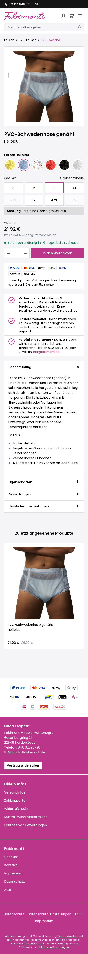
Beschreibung (19, 367)
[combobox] (39, 27)
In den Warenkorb (57, 253)
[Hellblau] (23, 165)
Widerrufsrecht (16, 808)
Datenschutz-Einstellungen (49, 914)
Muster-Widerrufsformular (25, 817)
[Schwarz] (64, 165)
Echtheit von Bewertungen (25, 825)
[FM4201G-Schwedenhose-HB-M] (44, 86)
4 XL (54, 200)
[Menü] (80, 16)
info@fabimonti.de (46, 352)
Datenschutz (14, 881)
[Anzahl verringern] (8, 253)
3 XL (34, 200)
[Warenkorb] (72, 16)
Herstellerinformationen (28, 506)
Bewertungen (19, 494)
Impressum (13, 873)
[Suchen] (79, 27)
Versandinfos (14, 792)
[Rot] (51, 165)
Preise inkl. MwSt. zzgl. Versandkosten (30, 235)
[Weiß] (78, 165)
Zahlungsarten (15, 800)
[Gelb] (10, 165)
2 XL (16, 201)
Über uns (11, 857)
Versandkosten (67, 936)
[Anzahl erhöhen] (25, 253)
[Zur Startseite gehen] (27, 15)
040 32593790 (29, 747)
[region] (44, 86)
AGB (7, 889)
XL (74, 187)
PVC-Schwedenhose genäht (30, 627)
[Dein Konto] (63, 16)
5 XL (77, 201)
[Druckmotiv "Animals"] (37, 165)
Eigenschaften (20, 482)
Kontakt (10, 865)
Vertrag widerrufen (23, 765)
